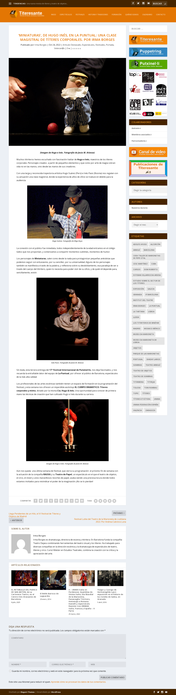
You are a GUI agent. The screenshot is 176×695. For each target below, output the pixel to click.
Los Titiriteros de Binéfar (146, 323)
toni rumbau (150, 387)
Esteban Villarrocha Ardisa (147, 275)
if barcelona (152, 294)
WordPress (56, 692)
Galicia (151, 289)
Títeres (146, 393)
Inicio (53, 15)
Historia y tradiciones (98, 15)
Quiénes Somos (131, 15)
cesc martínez (140, 263)
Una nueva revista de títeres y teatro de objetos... (47, 3)
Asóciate (135, 128)
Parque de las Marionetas (146, 353)
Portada (110, 44)
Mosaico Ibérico (152, 328)
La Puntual (154, 306)
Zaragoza (150, 410)
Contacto (160, 15)
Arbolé (136, 250)
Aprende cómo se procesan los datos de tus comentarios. (78, 681)
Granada (137, 294)
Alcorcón (155, 244)
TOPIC (136, 393)
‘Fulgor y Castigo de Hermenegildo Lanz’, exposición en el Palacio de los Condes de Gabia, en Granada (110, 594)
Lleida (136, 317)
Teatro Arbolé (153, 365)
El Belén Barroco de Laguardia (49, 594)
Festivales (80, 15)
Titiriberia (138, 382)
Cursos (136, 269)
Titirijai (151, 382)
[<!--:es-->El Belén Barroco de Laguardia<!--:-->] (53, 580)
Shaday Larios (153, 359)
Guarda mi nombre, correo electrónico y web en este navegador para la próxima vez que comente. (59, 671)
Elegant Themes (28, 692)
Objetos (137, 348)
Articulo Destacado (72, 44)
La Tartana (138, 311)
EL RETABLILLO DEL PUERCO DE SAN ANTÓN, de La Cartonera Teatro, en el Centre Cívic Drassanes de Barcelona (24, 594)
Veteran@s (59, 48)
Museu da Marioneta (143, 334)
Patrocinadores (138, 141)
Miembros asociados (141, 134)
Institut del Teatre (143, 300)
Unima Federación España (145, 404)
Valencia (137, 410)
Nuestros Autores (140, 208)
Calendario (147, 15)
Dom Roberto (151, 269)
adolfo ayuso (140, 244)
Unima (157, 399)
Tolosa (136, 387)
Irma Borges (41, 44)
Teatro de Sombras (143, 376)
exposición (138, 289)
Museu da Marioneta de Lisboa (145, 341)
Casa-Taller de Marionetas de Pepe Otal (146, 256)
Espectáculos (66, 15)
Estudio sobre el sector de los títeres (146, 281)
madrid (136, 328)
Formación (116, 15)
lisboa (151, 311)
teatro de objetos (142, 370)
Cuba (153, 263)
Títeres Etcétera (141, 399)
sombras (137, 365)
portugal (138, 359)
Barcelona (149, 250)
